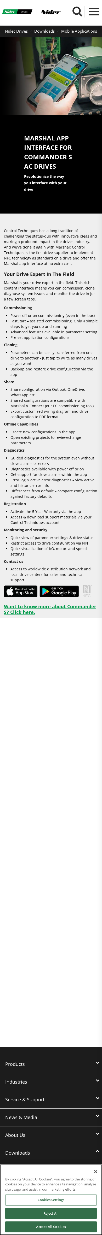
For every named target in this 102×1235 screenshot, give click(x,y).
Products (15, 1064)
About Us (15, 1135)
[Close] (95, 1171)
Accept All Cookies (51, 1226)
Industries (16, 1082)
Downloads (44, 31)
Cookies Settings (51, 1199)
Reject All (51, 1213)
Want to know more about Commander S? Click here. (50, 609)
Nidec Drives (16, 31)
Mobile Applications (79, 31)
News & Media (21, 1117)
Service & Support (24, 1099)
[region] (51, 1199)
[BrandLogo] (17, 12)
